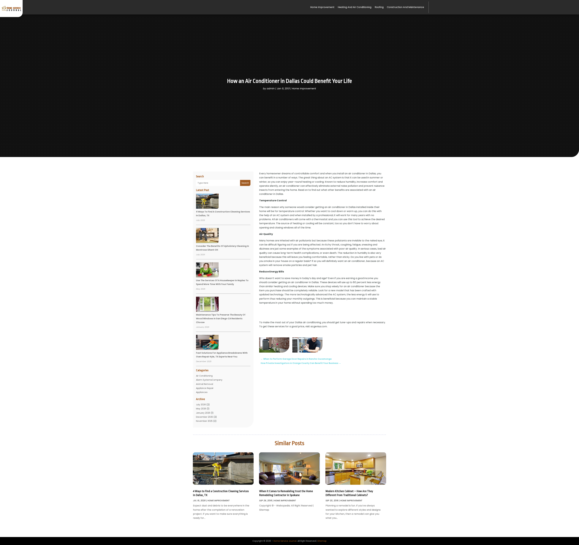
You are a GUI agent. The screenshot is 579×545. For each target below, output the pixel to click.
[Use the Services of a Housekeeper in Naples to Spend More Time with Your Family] (207, 270)
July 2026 (201, 404)
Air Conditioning (204, 375)
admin (271, 88)
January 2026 (203, 412)
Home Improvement (322, 7)
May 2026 (201, 408)
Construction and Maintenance (405, 7)
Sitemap (322, 540)
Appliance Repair (205, 388)
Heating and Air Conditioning (354, 7)
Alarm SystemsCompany (209, 379)
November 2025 (204, 420)
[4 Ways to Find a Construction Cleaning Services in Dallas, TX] (207, 202)
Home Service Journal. (285, 540)
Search (245, 182)
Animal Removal (204, 384)
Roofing (379, 7)
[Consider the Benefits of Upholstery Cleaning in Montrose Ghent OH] (207, 236)
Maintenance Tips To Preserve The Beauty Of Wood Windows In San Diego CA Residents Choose (220, 318)
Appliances (201, 392)
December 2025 (204, 416)
